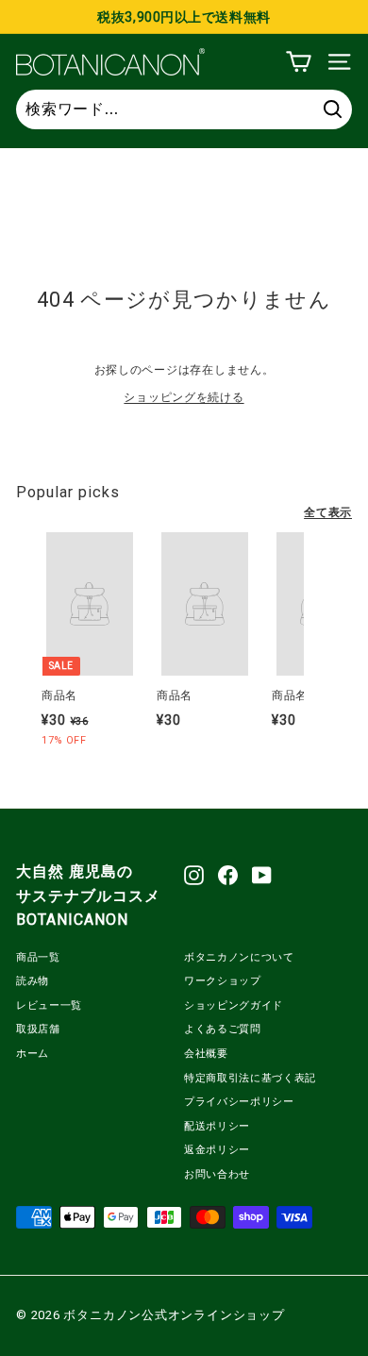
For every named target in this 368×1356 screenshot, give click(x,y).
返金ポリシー (217, 1150)
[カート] (298, 62)
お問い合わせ (217, 1174)
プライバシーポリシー (239, 1102)
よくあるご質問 (222, 1029)
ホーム (32, 1053)
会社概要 (206, 1053)
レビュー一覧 (49, 1005)
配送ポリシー (217, 1126)
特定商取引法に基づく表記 (250, 1078)
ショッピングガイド (233, 1005)
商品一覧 (38, 957)
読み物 (32, 981)
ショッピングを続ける (183, 397)
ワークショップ (222, 981)
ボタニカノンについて (239, 957)
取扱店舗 (38, 1029)
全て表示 (328, 512)
